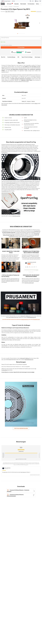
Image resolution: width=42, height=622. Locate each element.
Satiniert (33, 101)
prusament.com (12, 236)
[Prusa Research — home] (2, 3)
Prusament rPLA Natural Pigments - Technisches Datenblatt (18, 490)
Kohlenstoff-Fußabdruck (25, 315)
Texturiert (29, 101)
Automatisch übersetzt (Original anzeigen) (35, 474)
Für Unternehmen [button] (31, 3)
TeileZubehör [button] (23, 3)
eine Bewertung (38, 11)
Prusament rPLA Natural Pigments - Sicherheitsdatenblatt (15, 495)
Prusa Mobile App (5, 190)
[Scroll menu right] (41, 4)
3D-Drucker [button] (10, 3)
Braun (12, 11)
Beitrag (36, 103)
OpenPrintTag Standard (10, 182)
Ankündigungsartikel (16, 215)
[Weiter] (39, 23)
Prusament (10, 6)
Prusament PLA (16, 6)
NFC (9, 11)
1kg (6, 11)
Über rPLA (3, 57)
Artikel (32, 372)
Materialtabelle (4, 104)
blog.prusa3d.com (25, 319)
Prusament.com (36, 319)
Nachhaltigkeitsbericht (31, 317)
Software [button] (37, 3)
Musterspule (29, 236)
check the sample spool (29, 282)
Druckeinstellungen (11, 57)
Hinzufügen (21, 47)
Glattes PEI (24, 101)
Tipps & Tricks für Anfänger (27, 57)
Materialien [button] (16, 3)
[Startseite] (2, 6)
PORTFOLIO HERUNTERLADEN (21, 428)
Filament (5, 6)
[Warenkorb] (40, 1)
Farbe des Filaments (5, 37)
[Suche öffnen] (30, 1)
